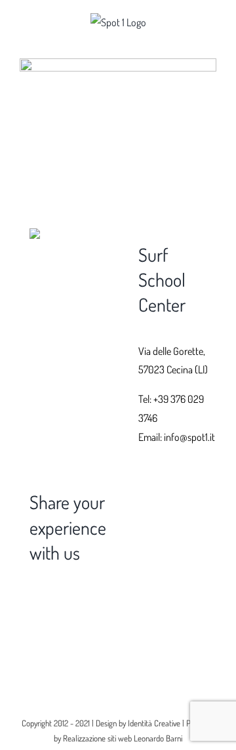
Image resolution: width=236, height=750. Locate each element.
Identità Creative (154, 723)
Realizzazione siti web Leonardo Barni (122, 738)
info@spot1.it (189, 437)
